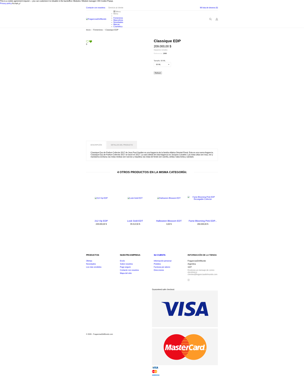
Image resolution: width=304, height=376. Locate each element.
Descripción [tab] (96, 145)
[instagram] (189, 280)
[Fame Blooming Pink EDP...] (215, 186)
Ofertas (89, 261)
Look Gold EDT (135, 221)
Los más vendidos (93, 267)
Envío (122, 261)
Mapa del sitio (126, 273)
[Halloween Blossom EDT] (181, 186)
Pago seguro (125, 267)
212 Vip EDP (101, 221)
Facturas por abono (162, 267)
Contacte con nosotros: (95, 8)
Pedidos (157, 264)
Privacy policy (6, 3)
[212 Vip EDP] (114, 186)
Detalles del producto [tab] (122, 145)
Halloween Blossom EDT (169, 221)
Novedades (91, 264)
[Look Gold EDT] (148, 186)
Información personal (162, 261)
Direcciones (159, 270)
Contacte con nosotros (129, 270)
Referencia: (158, 53)
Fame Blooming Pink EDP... (203, 221)
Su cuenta (160, 255)
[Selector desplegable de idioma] (217, 19)
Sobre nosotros (126, 264)
